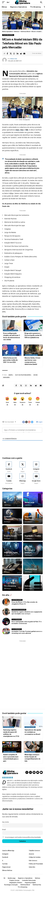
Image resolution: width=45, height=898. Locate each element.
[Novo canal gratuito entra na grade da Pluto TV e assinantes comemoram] (6, 621)
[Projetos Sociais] (12, 533)
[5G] (12, 499)
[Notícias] (33, 583)
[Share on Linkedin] (17, 53)
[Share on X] (10, 53)
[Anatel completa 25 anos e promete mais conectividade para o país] (11, 747)
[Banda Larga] (33, 499)
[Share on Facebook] (7, 53)
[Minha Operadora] (22, 2)
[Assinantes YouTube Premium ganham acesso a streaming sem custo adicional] (6, 631)
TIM (26, 130)
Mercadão (6, 377)
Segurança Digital (11, 553)
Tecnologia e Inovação (10, 330)
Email (4, 829)
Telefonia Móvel (8, 35)
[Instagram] (36, 467)
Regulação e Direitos (31, 330)
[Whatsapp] (26, 772)
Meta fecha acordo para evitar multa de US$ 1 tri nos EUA (10, 360)
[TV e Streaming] (12, 583)
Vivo (21, 130)
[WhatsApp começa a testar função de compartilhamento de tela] (33, 747)
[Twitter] (37, 772)
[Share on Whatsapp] (14, 53)
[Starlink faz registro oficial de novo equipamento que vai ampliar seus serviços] (6, 612)
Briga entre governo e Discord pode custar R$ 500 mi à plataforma (33, 335)
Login (40, 422)
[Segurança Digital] (12, 549)
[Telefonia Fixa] (12, 566)
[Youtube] (8, 478)
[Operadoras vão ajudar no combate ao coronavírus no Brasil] (33, 722)
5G (5, 502)
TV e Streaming (10, 586)
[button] (4, 2)
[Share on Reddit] (20, 53)
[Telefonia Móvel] (33, 566)
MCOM (35, 375)
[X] (22, 467)
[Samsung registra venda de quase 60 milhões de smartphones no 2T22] (11, 722)
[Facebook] (8, 467)
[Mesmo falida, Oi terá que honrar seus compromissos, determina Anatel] (33, 350)
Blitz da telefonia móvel (23, 375)
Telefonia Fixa (9, 569)
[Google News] (36, 478)
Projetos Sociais (10, 536)
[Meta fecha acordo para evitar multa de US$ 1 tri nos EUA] (11, 350)
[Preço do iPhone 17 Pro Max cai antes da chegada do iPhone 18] (6, 602)
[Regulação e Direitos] (33, 533)
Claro (17, 130)
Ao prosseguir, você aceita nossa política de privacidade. (23, 837)
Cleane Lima (13, 58)
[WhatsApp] (22, 478)
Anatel (11, 375)
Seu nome (5, 822)
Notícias (28, 586)
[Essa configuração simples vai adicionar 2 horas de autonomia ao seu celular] (11, 325)
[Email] (24, 53)
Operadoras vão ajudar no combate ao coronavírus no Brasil (33, 732)
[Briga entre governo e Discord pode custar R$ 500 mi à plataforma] (33, 325)
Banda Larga (29, 502)
